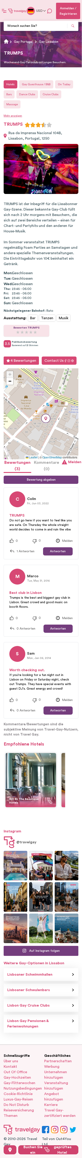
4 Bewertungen (23, 360)
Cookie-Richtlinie (18, 1094)
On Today (64, 84)
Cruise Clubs (51, 94)
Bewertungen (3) (17, 465)
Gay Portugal (23, 41)
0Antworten (26, 628)
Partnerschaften (58, 1061)
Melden (73, 462)
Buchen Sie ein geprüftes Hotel (47, 1149)
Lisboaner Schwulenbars (28, 990)
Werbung (51, 1066)
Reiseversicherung (19, 1110)
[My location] (10, 1149)
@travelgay (26, 842)
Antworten (58, 551)
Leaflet (33, 457)
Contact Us (54, 360)
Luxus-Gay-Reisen (18, 1099)
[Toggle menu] (4, 11)
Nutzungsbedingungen (21, 1088)
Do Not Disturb (16, 1105)
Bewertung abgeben (41, 479)
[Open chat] (49, 11)
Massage (12, 104)
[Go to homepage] (17, 11)
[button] (46, 418)
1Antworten (25, 551)
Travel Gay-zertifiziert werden (60, 1113)
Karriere (51, 1105)
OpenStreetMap (52, 457)
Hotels (10, 84)
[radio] (27, 125)
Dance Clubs (27, 94)
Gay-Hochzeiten (17, 1077)
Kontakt (10, 1066)
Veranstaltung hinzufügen (56, 1085)
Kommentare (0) (46, 465)
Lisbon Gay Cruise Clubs (28, 1005)
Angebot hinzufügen (53, 1096)
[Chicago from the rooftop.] (66, 897)
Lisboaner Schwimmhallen (29, 974)
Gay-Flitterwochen (19, 1083)
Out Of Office (15, 1072)
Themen (11, 1116)
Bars (9, 94)
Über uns (11, 1061)
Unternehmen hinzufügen (55, 1074)
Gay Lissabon (48, 41)
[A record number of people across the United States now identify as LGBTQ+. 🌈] (41, 865)
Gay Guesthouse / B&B (36, 84)
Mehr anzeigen (13, 115)
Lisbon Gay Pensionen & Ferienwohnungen (28, 1023)
